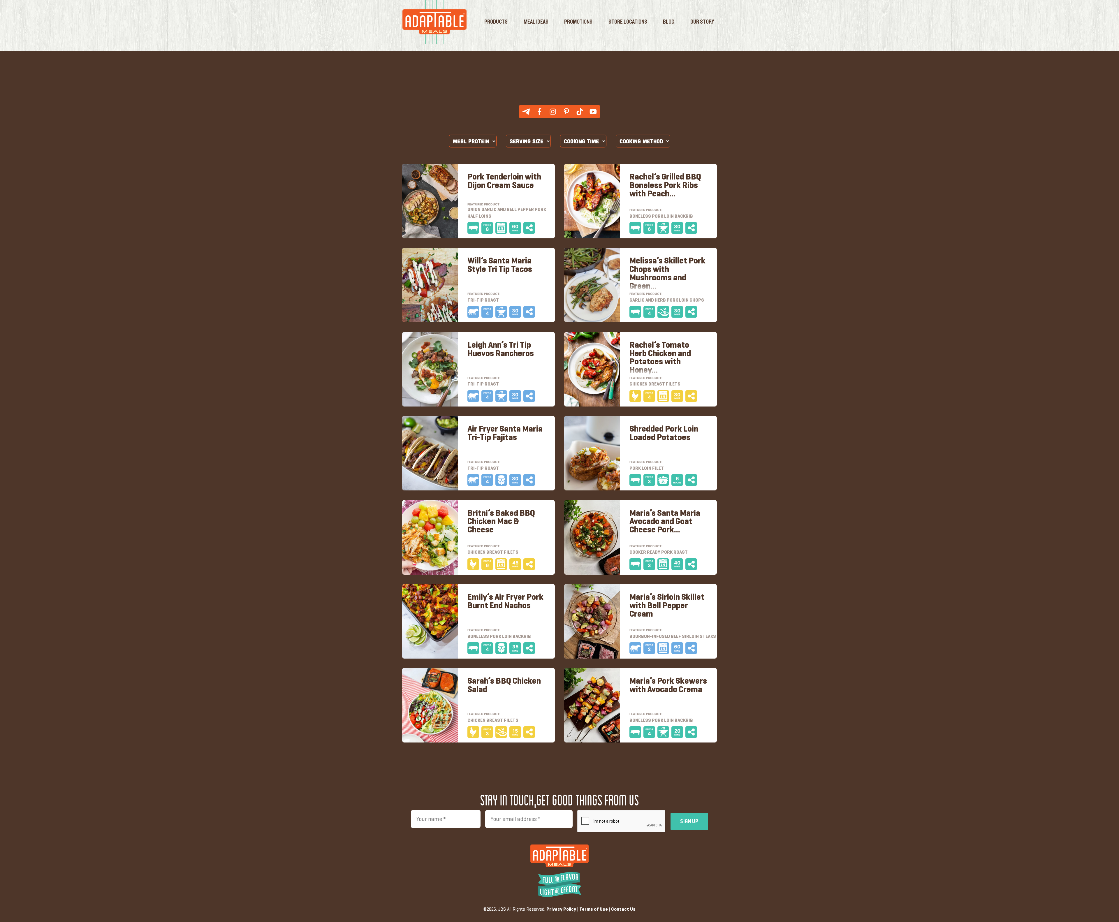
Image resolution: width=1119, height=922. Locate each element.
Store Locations (627, 22)
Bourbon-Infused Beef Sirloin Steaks (672, 636)
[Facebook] (539, 111)
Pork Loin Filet (646, 468)
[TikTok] (579, 111)
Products (496, 22)
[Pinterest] (566, 111)
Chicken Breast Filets (492, 552)
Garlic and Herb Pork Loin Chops (666, 300)
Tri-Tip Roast (483, 468)
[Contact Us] (526, 111)
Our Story (702, 22)
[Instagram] (553, 111)
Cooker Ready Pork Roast (658, 552)
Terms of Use (593, 909)
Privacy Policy (561, 909)
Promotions (578, 22)
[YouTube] (593, 111)
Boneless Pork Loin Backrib (499, 636)
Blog (668, 22)
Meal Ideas (536, 22)
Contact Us (623, 909)
